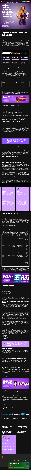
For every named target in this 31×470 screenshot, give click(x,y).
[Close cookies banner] (28, 462)
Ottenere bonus (6, 59)
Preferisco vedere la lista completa (18, 467)
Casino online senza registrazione (14, 0)
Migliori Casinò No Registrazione (14, 2)
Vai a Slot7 (5, 26)
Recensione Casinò (6, 418)
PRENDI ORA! (7, 280)
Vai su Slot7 (11, 467)
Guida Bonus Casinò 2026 (5, 2)
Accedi (24, 1)
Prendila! (6, 386)
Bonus (7, 0)
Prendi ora (6, 100)
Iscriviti (28, 1)
